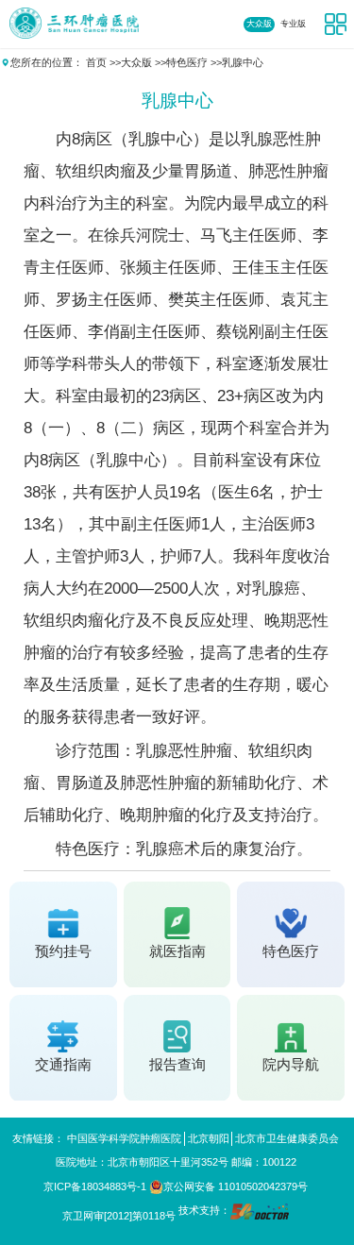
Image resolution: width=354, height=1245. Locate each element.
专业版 (293, 23)
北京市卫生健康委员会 (287, 1138)
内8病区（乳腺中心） (132, 139)
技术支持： (204, 1211)
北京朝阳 (208, 1138)
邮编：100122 (263, 1162)
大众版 (259, 23)
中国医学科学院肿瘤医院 (124, 1138)
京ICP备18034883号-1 (94, 1186)
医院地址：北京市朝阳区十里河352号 (142, 1162)
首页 (96, 62)
